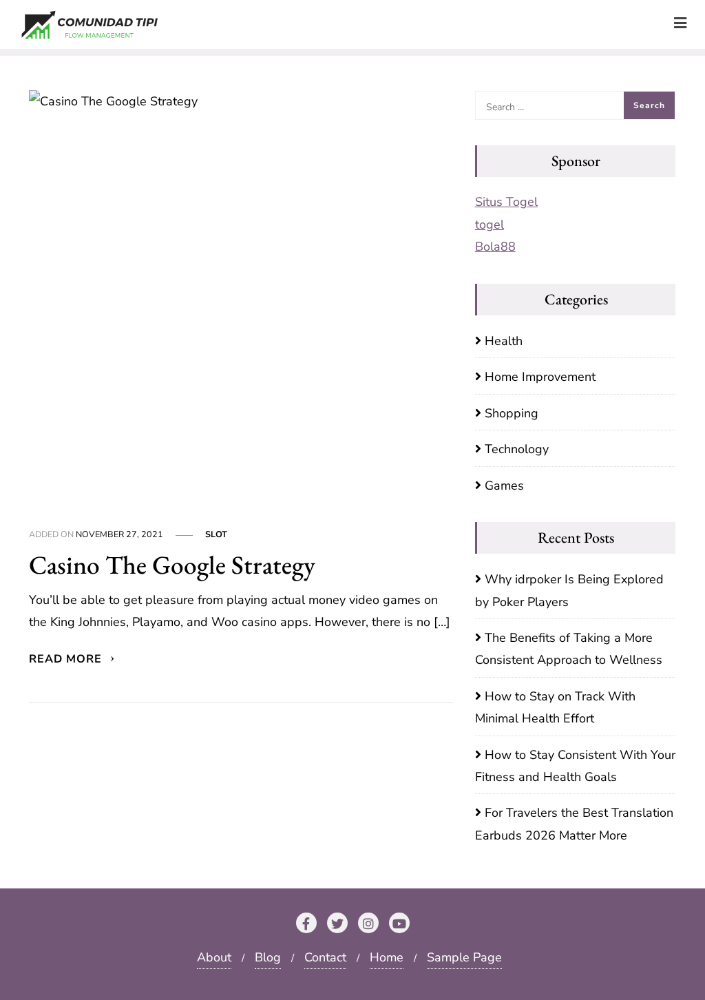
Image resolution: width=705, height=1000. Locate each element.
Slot (216, 534)
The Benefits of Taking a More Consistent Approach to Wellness (568, 648)
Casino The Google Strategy (172, 564)
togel (489, 224)
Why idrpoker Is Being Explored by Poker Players (569, 590)
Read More (67, 659)
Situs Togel (506, 202)
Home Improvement (540, 376)
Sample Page (464, 957)
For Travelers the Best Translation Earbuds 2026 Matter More (574, 823)
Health (504, 341)
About (214, 957)
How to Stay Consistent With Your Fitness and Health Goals (575, 766)
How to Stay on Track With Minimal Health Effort (555, 707)
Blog (268, 957)
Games (504, 485)
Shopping (511, 413)
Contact (325, 957)
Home (386, 957)
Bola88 (495, 246)
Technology (517, 449)
